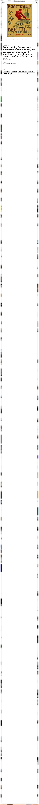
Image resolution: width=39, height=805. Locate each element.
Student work (20, 73)
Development (7, 71)
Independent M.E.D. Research (9, 63)
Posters (13, 73)
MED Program (31, 71)
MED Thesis (6, 73)
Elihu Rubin (14, 71)
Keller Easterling (22, 71)
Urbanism (27, 73)
